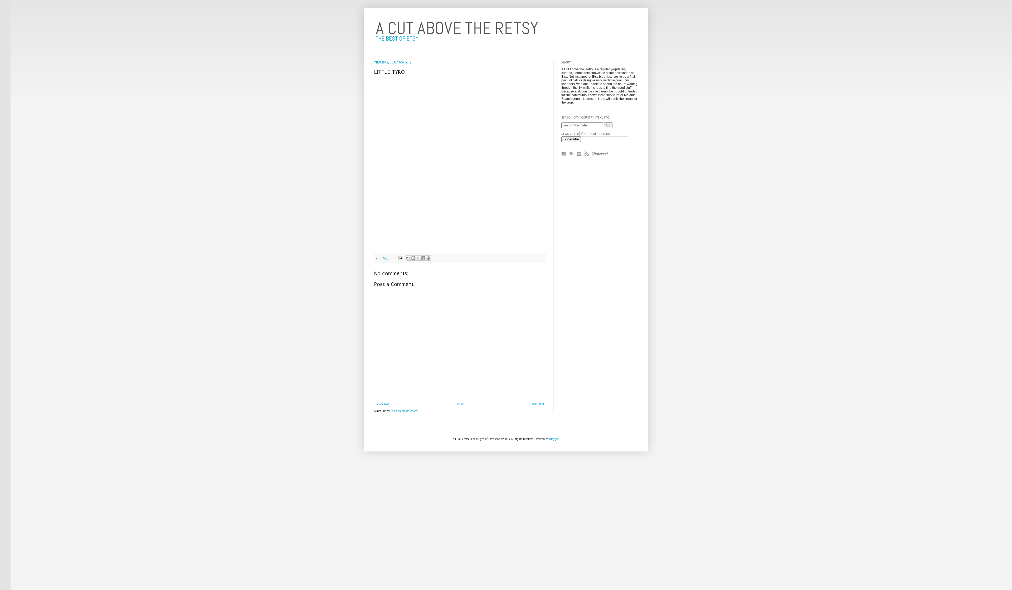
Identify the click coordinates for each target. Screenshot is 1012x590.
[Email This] (408, 258)
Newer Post (382, 404)
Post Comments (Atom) (404, 411)
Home (460, 404)
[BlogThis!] (413, 258)
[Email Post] (399, 258)
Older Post (538, 404)
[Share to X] (418, 258)
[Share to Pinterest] (428, 258)
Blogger (554, 439)
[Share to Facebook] (423, 258)
